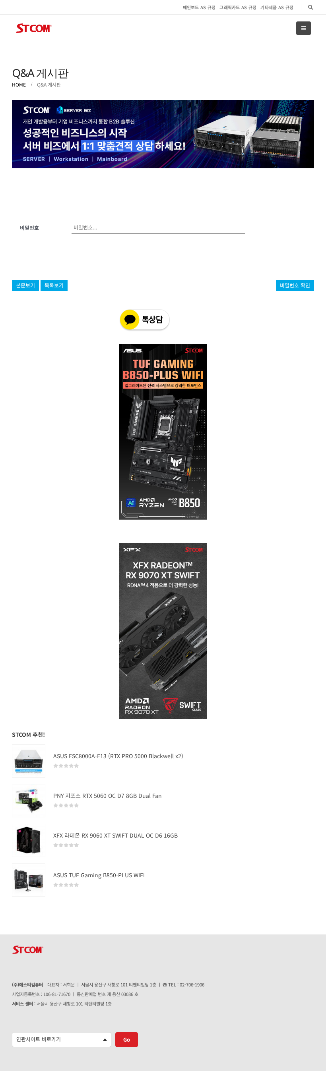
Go (126, 1039)
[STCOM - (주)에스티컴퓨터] (34, 28)
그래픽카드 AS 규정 (237, 7)
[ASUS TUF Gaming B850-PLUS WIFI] (28, 880)
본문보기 (25, 285)
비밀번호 (29, 227)
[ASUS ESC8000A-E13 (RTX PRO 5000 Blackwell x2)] (28, 761)
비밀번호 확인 (295, 285)
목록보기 (54, 285)
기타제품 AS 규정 (276, 7)
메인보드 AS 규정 (199, 7)
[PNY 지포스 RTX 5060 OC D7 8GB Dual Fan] (28, 800)
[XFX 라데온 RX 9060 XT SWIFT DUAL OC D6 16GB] (28, 840)
